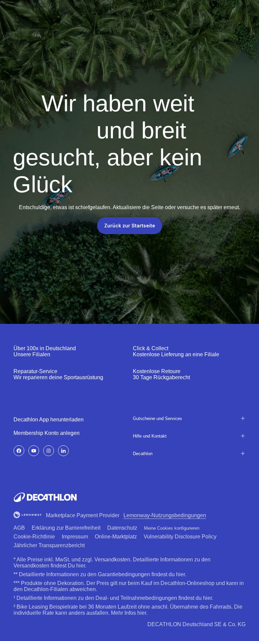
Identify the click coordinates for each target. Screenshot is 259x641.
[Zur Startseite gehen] (45, 497)
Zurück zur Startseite (129, 225)
